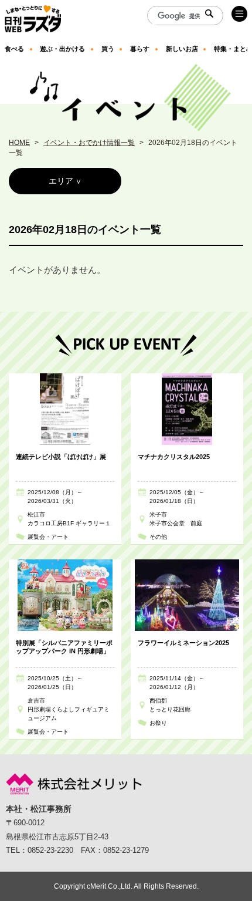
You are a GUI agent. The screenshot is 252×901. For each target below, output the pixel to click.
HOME (19, 143)
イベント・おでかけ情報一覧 (89, 143)
